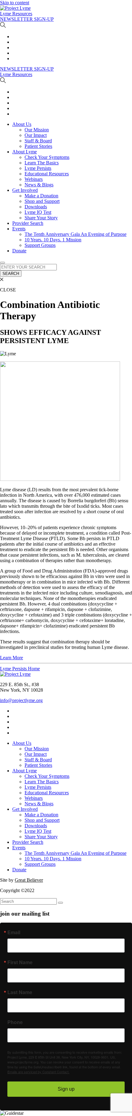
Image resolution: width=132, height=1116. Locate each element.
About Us (21, 124)
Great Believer (29, 880)
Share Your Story (41, 217)
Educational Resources (47, 173)
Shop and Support (42, 201)
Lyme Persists (38, 168)
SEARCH (10, 273)
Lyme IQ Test (38, 212)
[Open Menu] (2, 263)
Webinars (34, 179)
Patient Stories (38, 146)
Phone (15, 1022)
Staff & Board (38, 140)
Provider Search (27, 223)
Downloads (36, 206)
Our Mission (37, 129)
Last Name (19, 992)
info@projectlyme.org (21, 700)
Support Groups (40, 245)
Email (13, 932)
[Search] (60, 903)
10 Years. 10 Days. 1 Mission (53, 239)
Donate (19, 250)
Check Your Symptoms (47, 157)
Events (18, 228)
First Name (20, 962)
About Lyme (24, 151)
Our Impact (36, 135)
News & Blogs (39, 184)
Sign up (66, 1089)
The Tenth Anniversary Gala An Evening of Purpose (75, 234)
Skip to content (14, 2)
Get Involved (25, 190)
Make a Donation (41, 195)
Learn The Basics (42, 162)
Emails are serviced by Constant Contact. (38, 1071)
